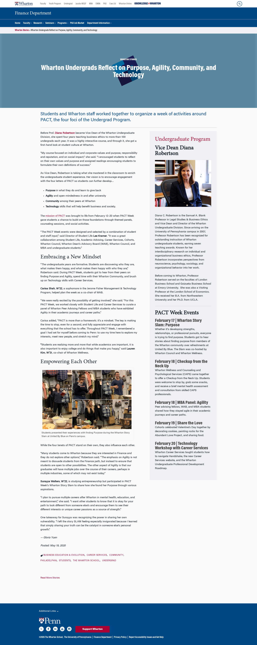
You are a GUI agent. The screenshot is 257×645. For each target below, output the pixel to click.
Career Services (97, 555)
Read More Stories (50, 578)
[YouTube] (62, 630)
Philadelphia (48, 561)
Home (17, 23)
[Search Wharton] (239, 3)
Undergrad (68, 4)
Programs (62, 23)
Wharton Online (125, 4)
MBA (91, 4)
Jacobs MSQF (81, 4)
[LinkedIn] (55, 630)
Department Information (98, 23)
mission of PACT (55, 216)
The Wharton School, (54, 637)
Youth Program (55, 4)
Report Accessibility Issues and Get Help (146, 637)
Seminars (49, 23)
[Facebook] (48, 630)
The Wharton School (86, 561)
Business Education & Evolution (64, 555)
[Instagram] (69, 630)
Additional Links (48, 611)
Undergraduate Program (182, 139)
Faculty (43, 4)
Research (37, 23)
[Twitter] (41, 630)
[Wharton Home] (24, 3)
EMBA (98, 4)
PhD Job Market (77, 23)
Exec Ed (112, 4)
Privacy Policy (120, 637)
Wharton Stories (22, 30)
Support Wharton (92, 629)
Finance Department (103, 637)
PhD (104, 4)
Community (116, 555)
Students (65, 561)
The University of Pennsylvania (77, 637)
